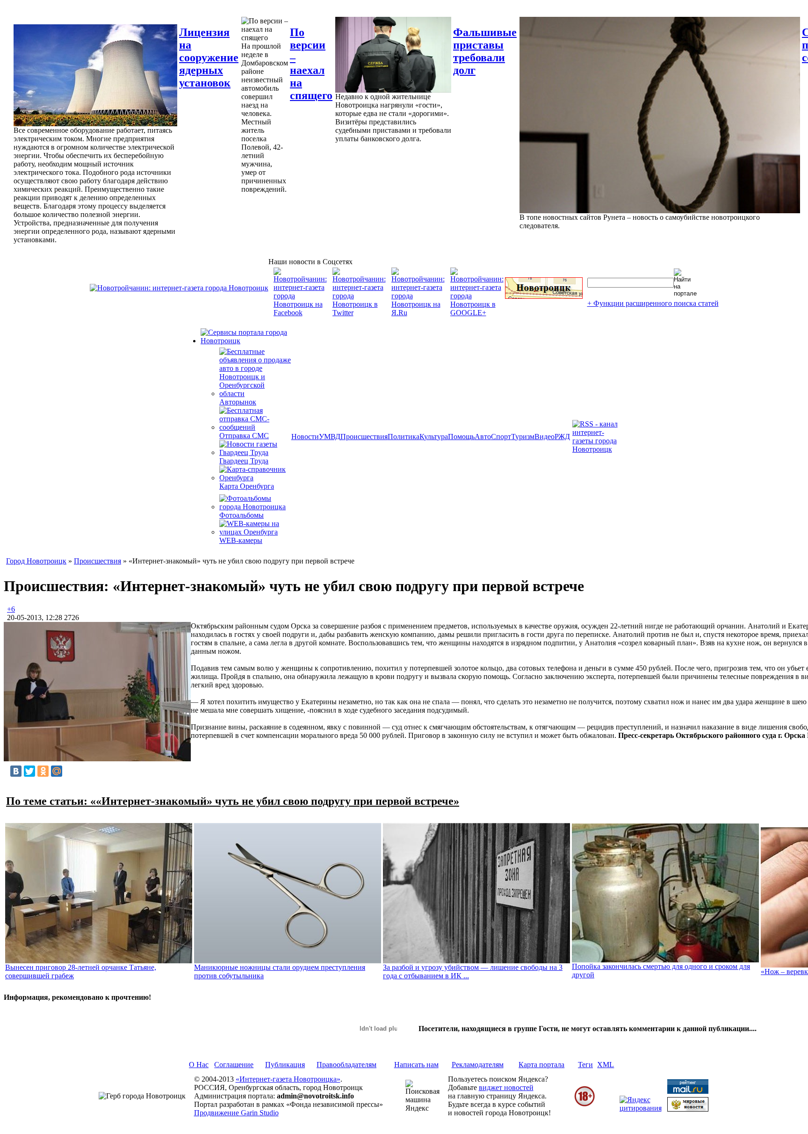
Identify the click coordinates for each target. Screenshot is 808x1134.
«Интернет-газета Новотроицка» (288, 1079)
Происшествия (364, 437)
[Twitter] (29, 771)
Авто (483, 437)
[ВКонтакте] (16, 771)
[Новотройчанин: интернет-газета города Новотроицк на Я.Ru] (418, 313)
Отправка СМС (244, 436)
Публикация (285, 1065)
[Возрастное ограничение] (584, 1105)
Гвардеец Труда (243, 461)
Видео (544, 437)
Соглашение (233, 1065)
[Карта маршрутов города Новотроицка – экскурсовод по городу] (544, 296)
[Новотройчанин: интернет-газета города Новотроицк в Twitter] (359, 313)
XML (605, 1065)
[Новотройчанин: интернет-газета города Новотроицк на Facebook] (300, 313)
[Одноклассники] (43, 771)
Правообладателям (346, 1065)
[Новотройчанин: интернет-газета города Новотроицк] (179, 288)
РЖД (562, 437)
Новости (305, 437)
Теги (585, 1065)
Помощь (461, 437)
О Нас (199, 1065)
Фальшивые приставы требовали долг (485, 51)
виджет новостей (506, 1087)
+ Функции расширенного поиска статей (653, 303)
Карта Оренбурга (246, 486)
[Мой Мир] (56, 771)
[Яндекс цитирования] (641, 1108)
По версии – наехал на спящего (311, 63)
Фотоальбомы (241, 515)
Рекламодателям (478, 1065)
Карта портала (541, 1065)
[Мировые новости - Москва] (687, 1109)
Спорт (501, 437)
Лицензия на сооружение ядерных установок (208, 57)
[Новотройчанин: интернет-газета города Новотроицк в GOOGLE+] (477, 313)
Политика (403, 437)
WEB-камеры (240, 540)
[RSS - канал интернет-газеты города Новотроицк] (598, 449)
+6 (11, 609)
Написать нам (416, 1065)
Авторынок (237, 402)
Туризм (522, 437)
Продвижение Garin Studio (236, 1113)
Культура (433, 437)
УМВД (329, 437)
